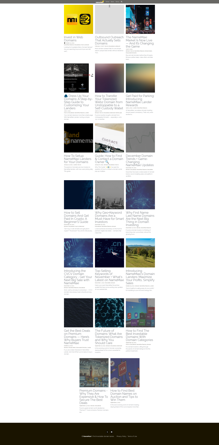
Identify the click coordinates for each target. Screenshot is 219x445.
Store (107, 1)
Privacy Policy (121, 42)
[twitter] (107, 37)
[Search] (117, 1)
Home (103, 1)
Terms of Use (132, 42)
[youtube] (111, 37)
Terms (112, 1)
